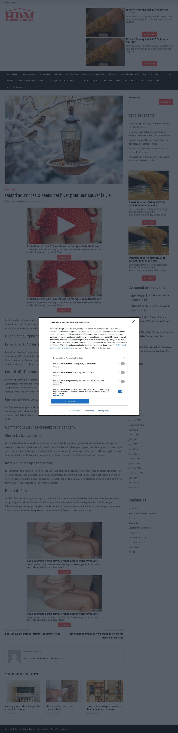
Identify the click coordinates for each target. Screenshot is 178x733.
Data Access (89, 410)
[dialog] (89, 366)
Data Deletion (74, 410)
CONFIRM (70, 401)
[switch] (121, 363)
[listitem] (89, 358)
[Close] (134, 322)
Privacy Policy (103, 410)
